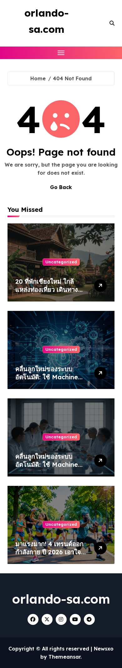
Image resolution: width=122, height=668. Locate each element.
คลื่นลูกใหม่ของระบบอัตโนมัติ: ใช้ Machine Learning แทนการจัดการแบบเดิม (50, 381)
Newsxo (104, 649)
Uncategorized (61, 261)
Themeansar (64, 657)
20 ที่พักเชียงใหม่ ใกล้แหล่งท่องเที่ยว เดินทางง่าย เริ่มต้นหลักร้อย (46, 289)
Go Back (61, 187)
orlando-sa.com (61, 599)
